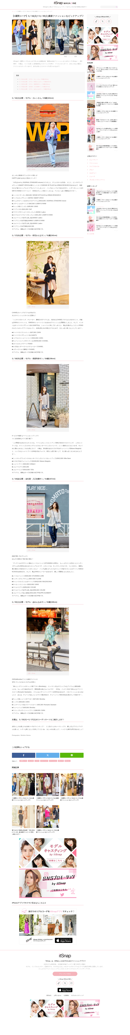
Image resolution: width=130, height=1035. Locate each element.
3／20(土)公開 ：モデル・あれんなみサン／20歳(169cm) (35, 89)
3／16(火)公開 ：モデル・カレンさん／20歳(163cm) (34, 79)
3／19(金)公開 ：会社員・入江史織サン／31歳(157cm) (34, 86)
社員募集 (66, 995)
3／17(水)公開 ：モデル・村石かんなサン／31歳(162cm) (35, 81)
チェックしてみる (65, 974)
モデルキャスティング (77, 995)
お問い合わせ (57, 995)
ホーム (13, 11)
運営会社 (48, 995)
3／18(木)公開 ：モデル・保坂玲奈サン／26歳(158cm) (34, 84)
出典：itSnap (31, 169)
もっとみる (90, 233)
